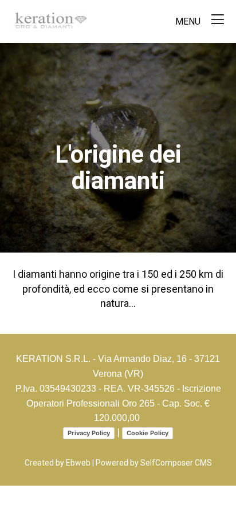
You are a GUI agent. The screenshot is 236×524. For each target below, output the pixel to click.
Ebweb (78, 462)
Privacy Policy (89, 433)
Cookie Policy (147, 433)
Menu (189, 21)
